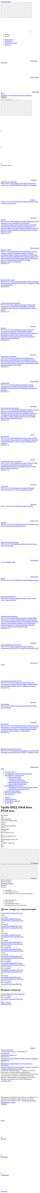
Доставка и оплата (7, 1058)
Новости (17, 1063)
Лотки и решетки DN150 (14, 283)
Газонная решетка (25, 308)
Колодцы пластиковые (8, 361)
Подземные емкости (7, 255)
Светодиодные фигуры (8, 626)
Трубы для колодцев (25, 335)
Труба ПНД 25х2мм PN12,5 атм (11, 926)
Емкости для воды (12, 228)
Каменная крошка (33, 580)
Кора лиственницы (7, 546)
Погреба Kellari (6, 707)
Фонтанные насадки (26, 411)
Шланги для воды (7, 230)
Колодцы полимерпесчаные (26, 360)
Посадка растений (15, 777)
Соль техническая (33, 750)
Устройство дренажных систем (19, 789)
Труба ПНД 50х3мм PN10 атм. (11, 919)
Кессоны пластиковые (17, 258)
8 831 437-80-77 (6, 1002)
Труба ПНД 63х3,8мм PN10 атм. (11, 956)
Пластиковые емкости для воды (23, 253)
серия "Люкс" (31, 598)
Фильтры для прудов (7, 413)
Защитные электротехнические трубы (13, 336)
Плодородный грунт (7, 490)
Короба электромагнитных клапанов (25, 230)
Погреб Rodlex (32, 706)
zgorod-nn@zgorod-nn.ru (9, 1055)
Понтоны (27, 260)
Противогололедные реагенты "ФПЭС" (14, 752)
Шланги (16, 338)
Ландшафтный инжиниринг (14, 785)
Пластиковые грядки (25, 465)
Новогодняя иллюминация (17, 784)
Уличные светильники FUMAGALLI (17, 647)
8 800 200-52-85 (6, 1004)
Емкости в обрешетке (14, 256)
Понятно (4, 1104)
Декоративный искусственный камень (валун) (19, 685)
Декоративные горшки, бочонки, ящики (14, 684)
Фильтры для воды (32, 228)
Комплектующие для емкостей (11, 262)
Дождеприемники (7, 285)
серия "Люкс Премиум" (9, 600)
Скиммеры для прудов (29, 413)
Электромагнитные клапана (10, 225)
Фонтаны (16, 411)
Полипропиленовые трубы (10, 335)
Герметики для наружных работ (27, 363)
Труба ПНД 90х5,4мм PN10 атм (11, 984)
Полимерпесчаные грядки (9, 465)
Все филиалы (5, 1053)
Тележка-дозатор (33, 752)
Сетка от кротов (19, 441)
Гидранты (22, 228)
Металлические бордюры (9, 468)
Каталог (4, 97)
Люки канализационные (9, 363)
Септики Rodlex (22, 386)
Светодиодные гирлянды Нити (11, 621)
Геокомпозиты (13, 306)
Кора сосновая (32, 544)
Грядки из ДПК (32, 463)
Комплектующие (6, 231)
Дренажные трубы (16, 333)
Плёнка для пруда (33, 410)
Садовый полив (6, 223)
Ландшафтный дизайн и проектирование (18, 773)
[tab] (20, 885)
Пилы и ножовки (19, 729)
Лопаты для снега (33, 725)
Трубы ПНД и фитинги (30, 333)
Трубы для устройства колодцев (26, 361)
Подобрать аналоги (7, 883)
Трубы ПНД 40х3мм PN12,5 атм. (12, 963)
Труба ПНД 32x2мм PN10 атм (11, 935)
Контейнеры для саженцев (9, 727)
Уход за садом (9, 794)
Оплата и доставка (11, 43)
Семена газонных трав (8, 203)
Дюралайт (31, 625)
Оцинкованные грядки (8, 466)
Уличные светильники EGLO (29, 648)
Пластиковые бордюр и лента (26, 466)
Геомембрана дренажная (27, 306)
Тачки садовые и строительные (19, 731)
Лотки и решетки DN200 (31, 283)
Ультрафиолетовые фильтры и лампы (13, 415)
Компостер (30, 682)
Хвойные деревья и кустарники (26, 185)
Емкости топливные (21, 255)
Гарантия (16, 1058)
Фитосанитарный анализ (13, 792)
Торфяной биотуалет (28, 686)
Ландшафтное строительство (14, 775)
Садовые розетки (13, 416)
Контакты (8, 45)
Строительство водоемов (17, 780)
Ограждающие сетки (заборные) (20, 440)
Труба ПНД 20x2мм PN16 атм (11, 977)
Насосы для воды (17, 226)
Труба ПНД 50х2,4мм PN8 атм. (11, 949)
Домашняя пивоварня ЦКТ (15, 260)
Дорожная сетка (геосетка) (9, 308)
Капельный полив (33, 221)
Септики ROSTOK (13, 388)
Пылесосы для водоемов (27, 416)
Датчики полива (6, 226)
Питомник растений (7, 1063)
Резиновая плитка (33, 524)
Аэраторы (18, 413)
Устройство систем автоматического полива (23, 787)
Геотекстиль (31, 305)
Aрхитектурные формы (12, 791)
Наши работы (9, 39)
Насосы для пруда (7, 411)
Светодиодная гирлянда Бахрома (26, 620)
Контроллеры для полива (28, 225)
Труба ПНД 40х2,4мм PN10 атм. (11, 942)
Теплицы (30, 506)
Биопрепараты (5, 418)
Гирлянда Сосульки (12, 625)
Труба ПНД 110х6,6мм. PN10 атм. (12, 970)
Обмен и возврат (25, 1058)
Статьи (23, 1063)
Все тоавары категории (19, 183)
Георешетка (4, 306)
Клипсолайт (24, 625)
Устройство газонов (15, 779)
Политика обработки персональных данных (15, 1067)
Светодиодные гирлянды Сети (16, 623)
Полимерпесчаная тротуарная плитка (13, 526)
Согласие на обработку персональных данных (19, 1068)
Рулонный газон (32, 201)
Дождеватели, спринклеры (20, 223)
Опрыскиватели (24, 727)
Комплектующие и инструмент (11, 365)
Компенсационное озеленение (19, 782)
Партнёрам (8, 41)
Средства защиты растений (24, 490)
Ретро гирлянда (9, 620)
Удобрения (30, 488)
